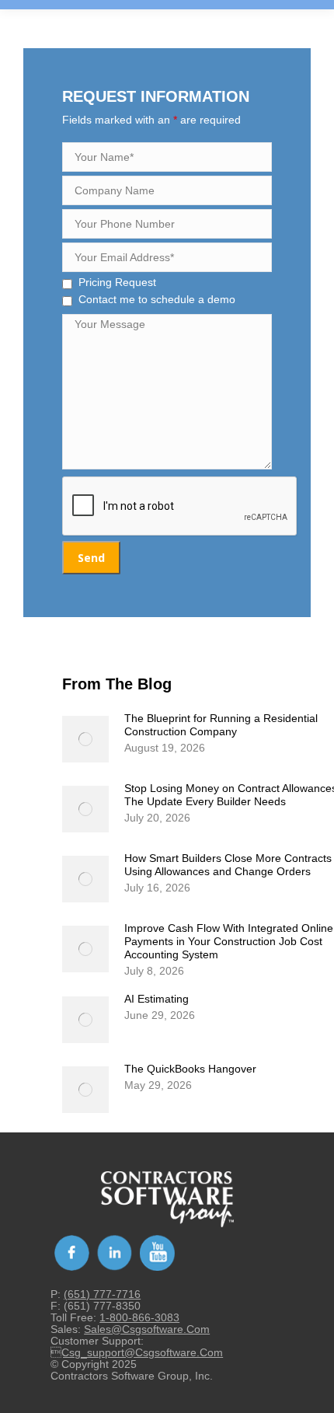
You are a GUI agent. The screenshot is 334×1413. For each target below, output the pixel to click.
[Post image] (85, 739)
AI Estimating (156, 999)
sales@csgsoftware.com (147, 1329)
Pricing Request (117, 282)
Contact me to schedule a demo (156, 299)
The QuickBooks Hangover (190, 1068)
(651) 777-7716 (102, 1294)
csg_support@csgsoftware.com (136, 1352)
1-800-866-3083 (139, 1317)
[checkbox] (67, 284)
